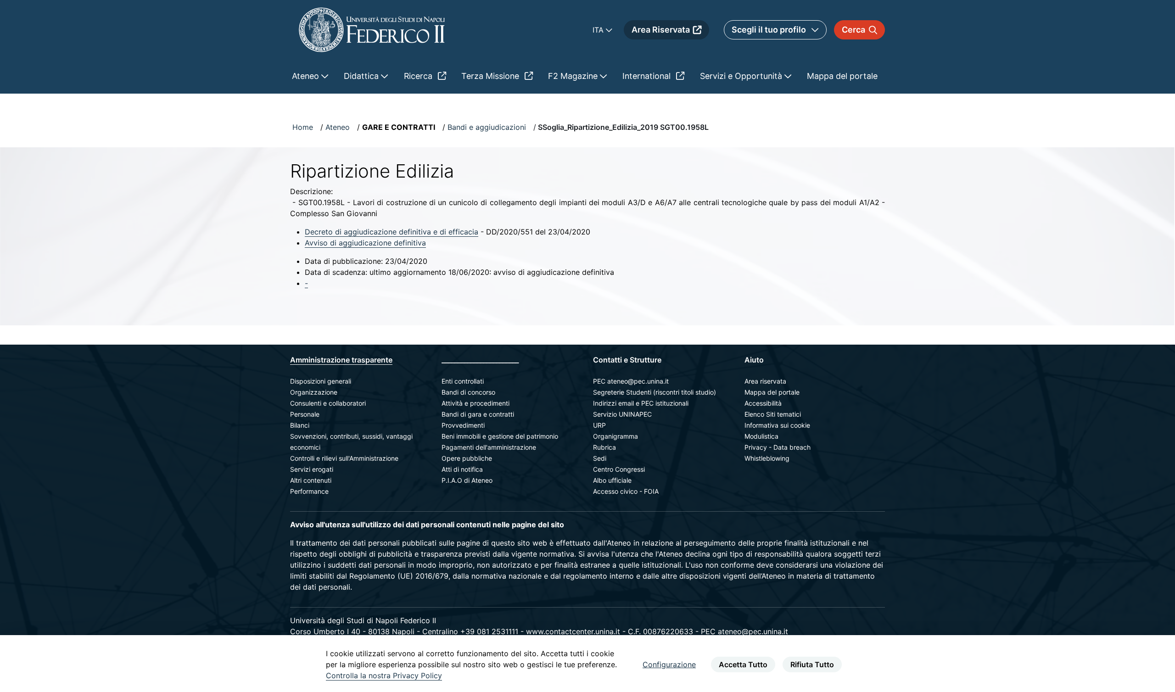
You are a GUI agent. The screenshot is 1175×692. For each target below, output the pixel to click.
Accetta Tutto (743, 664)
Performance (309, 491)
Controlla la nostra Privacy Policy (384, 675)
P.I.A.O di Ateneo (467, 480)
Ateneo (337, 127)
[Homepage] (371, 30)
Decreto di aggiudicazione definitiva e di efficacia (391, 231)
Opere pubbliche (467, 458)
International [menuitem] (647, 76)
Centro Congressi (619, 469)
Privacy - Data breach (777, 447)
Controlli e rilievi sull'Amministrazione (344, 458)
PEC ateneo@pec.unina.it (631, 381)
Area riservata (765, 381)
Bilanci (299, 425)
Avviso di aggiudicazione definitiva (365, 242)
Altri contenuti (310, 480)
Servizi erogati (311, 469)
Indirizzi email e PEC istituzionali (640, 403)
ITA (599, 29)
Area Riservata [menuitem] (661, 29)
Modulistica (761, 436)
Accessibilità (763, 403)
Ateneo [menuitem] (306, 76)
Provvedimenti (463, 425)
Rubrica (604, 447)
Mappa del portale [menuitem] (842, 76)
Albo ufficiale (612, 480)
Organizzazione (313, 392)
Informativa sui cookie (777, 425)
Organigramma (615, 436)
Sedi (599, 458)
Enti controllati (463, 381)
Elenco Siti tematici (772, 414)
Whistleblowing (766, 458)
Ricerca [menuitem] (419, 76)
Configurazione (669, 664)
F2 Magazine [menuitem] (574, 76)
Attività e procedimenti (475, 403)
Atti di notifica (462, 469)
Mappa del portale (772, 392)
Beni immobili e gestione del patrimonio (500, 436)
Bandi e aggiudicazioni (487, 127)
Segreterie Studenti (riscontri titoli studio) (654, 392)
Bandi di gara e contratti (478, 414)
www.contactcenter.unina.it (573, 631)
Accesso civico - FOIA (626, 491)
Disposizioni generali (320, 381)
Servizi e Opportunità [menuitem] (742, 76)
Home (302, 127)
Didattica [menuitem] (362, 76)
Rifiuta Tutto (812, 664)
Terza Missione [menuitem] (491, 76)
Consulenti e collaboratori (328, 403)
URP (599, 425)
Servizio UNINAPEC (622, 414)
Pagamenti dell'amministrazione (489, 447)
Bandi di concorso (468, 392)
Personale (304, 414)
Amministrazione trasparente (341, 359)
